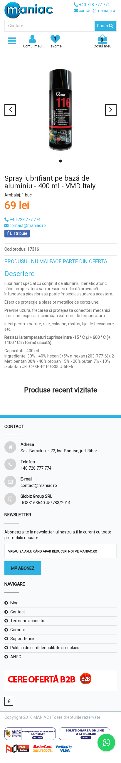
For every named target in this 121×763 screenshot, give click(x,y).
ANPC (15, 656)
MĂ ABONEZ (22, 568)
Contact (17, 612)
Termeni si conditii (27, 620)
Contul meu (32, 46)
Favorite (55, 42)
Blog (14, 603)
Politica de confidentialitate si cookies (44, 647)
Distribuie (18, 233)
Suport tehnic (22, 638)
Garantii (17, 629)
